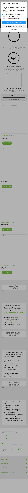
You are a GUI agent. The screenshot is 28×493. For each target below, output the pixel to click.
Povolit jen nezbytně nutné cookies (14, 26)
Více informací (14, 29)
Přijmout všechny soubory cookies (14, 22)
